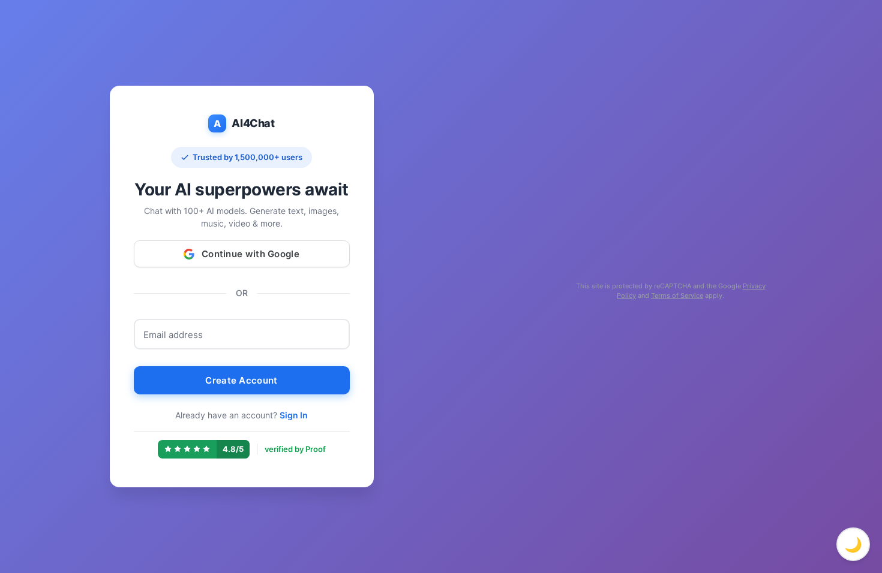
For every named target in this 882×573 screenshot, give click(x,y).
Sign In (294, 415)
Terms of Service (677, 295)
